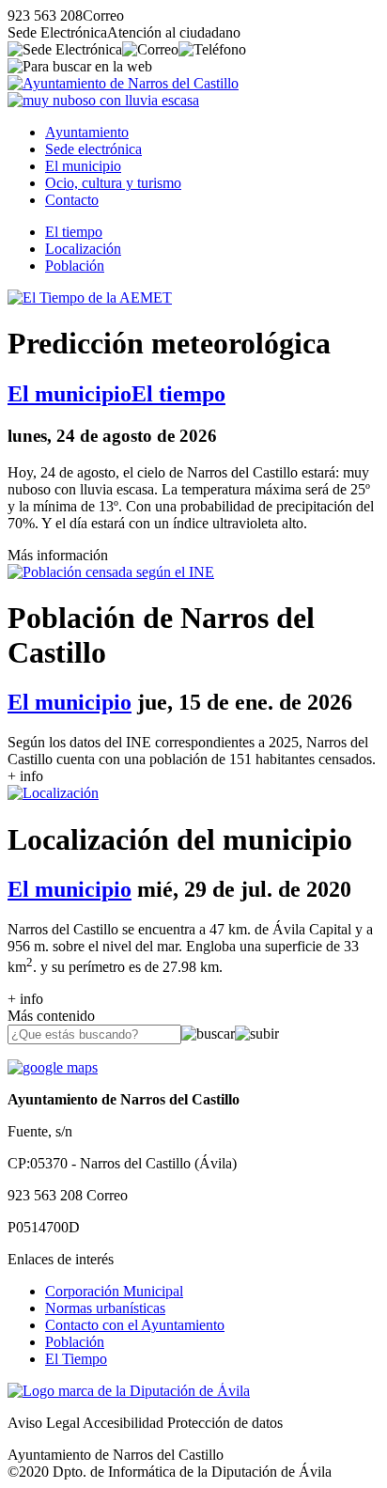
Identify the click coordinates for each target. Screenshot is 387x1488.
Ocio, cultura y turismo (113, 183)
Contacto (72, 200)
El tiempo (73, 232)
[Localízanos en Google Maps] (53, 1067)
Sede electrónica (93, 149)
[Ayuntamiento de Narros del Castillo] (123, 83)
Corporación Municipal (114, 1291)
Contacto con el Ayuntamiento (134, 1325)
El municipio (83, 166)
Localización (83, 249)
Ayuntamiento (87, 132)
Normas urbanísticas (105, 1308)
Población (74, 266)
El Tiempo (76, 1359)
